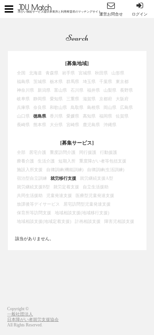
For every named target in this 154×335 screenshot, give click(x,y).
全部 (21, 152)
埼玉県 (89, 81)
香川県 (56, 116)
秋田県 (101, 72)
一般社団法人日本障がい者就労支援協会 (33, 317)
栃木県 (56, 81)
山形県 (117, 72)
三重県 (72, 98)
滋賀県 (89, 98)
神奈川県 (25, 90)
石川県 (77, 90)
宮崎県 (72, 124)
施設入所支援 (30, 169)
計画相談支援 (88, 221)
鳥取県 (77, 107)
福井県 (93, 90)
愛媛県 (72, 116)
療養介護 (25, 161)
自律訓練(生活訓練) (105, 169)
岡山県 (110, 107)
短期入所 (67, 161)
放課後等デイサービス (38, 204)
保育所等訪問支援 (34, 212)
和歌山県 (58, 107)
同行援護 (87, 152)
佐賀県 (122, 116)
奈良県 (39, 107)
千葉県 (105, 81)
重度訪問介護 (63, 152)
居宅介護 (37, 152)
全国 (21, 72)
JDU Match (35, 7)
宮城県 (84, 72)
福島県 (23, 81)
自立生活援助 (96, 186)
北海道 (35, 72)
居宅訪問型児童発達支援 (87, 204)
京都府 (105, 98)
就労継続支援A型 (96, 178)
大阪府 (122, 98)
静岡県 (39, 98)
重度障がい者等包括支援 (102, 161)
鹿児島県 (91, 124)
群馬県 (72, 81)
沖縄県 (110, 124)
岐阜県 (23, 98)
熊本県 (39, 124)
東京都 (122, 81)
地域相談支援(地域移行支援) (82, 212)
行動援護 (108, 152)
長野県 (126, 90)
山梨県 (110, 90)
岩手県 (68, 72)
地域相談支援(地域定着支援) (44, 221)
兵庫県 (23, 107)
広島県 (126, 107)
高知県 (89, 116)
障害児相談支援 (119, 221)
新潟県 (44, 90)
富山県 (60, 90)
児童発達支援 (59, 195)
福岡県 (105, 116)
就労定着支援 (66, 186)
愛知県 (56, 98)
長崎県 (23, 124)
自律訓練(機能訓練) (64, 169)
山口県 (23, 116)
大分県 (56, 124)
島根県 (93, 107)
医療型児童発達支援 (95, 195)
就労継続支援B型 (33, 186)
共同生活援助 (30, 195)
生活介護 (46, 161)
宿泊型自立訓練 (32, 178)
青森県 (51, 72)
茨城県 (39, 81)
